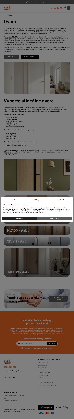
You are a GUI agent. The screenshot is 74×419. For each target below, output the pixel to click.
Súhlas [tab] (14, 200)
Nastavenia (19, 218)
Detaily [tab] (36, 200)
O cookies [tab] (60, 200)
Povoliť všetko (54, 218)
